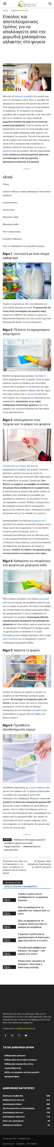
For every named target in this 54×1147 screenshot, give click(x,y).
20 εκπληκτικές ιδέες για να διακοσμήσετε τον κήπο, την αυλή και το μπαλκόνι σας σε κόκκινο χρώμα (15, 867)
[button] (4, 4)
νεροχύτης (32, 394)
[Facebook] (5, 1035)
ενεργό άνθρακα (37, 787)
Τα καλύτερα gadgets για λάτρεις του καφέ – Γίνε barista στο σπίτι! (32, 950)
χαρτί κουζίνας (10, 639)
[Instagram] (12, 1035)
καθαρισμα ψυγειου (31, 846)
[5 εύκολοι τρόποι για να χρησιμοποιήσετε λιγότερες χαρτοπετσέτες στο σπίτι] (10, 937)
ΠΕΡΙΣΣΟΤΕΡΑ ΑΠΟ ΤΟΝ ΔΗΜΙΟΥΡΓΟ (20, 886)
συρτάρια (39, 375)
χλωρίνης (37, 520)
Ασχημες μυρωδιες (12, 846)
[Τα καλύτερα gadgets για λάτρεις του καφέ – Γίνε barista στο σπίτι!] (10, 951)
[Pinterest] (19, 1035)
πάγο (28, 304)
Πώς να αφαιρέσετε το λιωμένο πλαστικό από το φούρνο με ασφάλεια (32, 923)
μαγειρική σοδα (11, 849)
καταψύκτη (37, 710)
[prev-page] (4, 974)
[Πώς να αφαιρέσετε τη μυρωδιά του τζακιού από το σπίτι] (10, 910)
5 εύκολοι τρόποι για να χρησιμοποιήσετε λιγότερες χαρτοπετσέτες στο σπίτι (34, 937)
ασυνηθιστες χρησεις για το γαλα (18, 843)
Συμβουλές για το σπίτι (20, 10)
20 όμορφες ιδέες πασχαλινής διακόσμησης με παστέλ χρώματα (39, 864)
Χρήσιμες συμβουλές (7, 900)
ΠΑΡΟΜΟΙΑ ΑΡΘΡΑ (12, 883)
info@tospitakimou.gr (25, 1028)
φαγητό (17, 827)
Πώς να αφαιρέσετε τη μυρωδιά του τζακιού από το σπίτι (34, 910)
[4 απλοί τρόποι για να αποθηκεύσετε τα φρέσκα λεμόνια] (10, 897)
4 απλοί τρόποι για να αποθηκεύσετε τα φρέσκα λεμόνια (33, 897)
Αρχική (5, 10)
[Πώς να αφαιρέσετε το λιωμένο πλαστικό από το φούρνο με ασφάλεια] (10, 924)
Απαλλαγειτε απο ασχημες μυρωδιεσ (29, 839)
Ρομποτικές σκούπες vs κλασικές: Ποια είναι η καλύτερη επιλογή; (31, 964)
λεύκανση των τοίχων (16, 466)
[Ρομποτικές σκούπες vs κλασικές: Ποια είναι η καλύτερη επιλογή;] (10, 964)
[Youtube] (26, 1035)
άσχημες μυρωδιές (24, 96)
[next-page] (9, 974)
